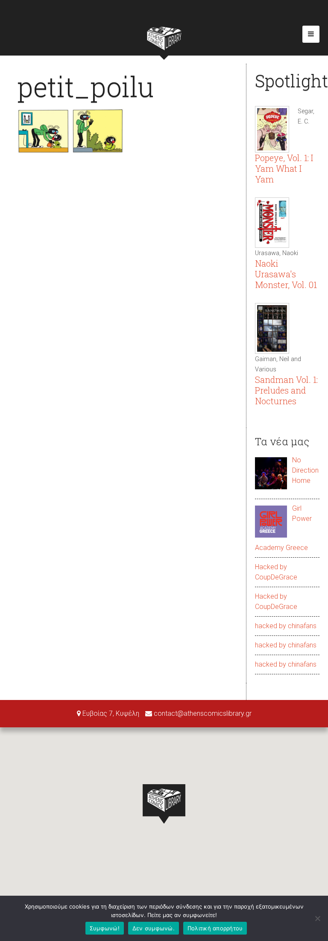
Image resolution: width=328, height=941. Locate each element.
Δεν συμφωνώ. (153, 928)
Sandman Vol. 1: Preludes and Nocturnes (286, 390)
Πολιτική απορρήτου (215, 928)
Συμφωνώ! (105, 928)
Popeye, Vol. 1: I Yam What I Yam (284, 168)
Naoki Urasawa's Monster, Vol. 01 (286, 274)
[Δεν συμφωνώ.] (317, 918)
